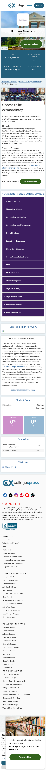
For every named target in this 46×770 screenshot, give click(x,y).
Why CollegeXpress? (10, 543)
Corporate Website (10, 567)
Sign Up (39, 5)
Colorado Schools (9, 644)
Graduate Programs (9, 82)
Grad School (7, 597)
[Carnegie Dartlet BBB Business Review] (9, 530)
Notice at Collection (28, 510)
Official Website (11, 467)
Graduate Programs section (14, 367)
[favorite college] (3, 48)
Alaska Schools (8, 631)
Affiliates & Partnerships (12, 557)
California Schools (9, 641)
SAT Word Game (8, 607)
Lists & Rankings (8, 590)
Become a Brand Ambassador (13, 560)
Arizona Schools (8, 634)
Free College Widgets (11, 614)
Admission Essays (9, 678)
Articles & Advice (9, 587)
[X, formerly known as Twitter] (10, 496)
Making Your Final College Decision (16, 694)
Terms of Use (6, 510)
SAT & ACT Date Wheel (11, 610)
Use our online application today (23, 390)
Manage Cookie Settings (34, 512)
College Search (8, 577)
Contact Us (6, 540)
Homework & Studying (11, 698)
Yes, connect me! (31, 44)
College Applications (10, 674)
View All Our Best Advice (12, 708)
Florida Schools (8, 654)
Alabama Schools (8, 627)
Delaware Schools (9, 651)
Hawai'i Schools (8, 661)
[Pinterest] (21, 496)
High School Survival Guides (13, 701)
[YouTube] (27, 496)
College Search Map (10, 580)
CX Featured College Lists (12, 594)
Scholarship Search (9, 583)
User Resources (8, 617)
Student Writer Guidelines (12, 563)
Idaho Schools (7, 664)
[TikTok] (32, 496)
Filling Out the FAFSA (10, 688)
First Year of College (10, 705)
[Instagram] (16, 496)
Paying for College (9, 691)
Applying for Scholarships (12, 684)
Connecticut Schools (10, 647)
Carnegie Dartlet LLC (21, 508)
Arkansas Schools (9, 637)
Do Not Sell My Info (19, 512)
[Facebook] (5, 496)
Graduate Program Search (30, 82)
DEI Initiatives (7, 550)
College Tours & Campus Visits (14, 681)
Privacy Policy (16, 510)
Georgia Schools (8, 658)
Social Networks (8, 553)
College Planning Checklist (12, 604)
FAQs (4, 547)
